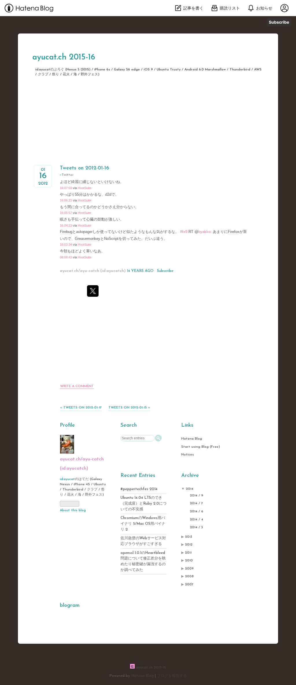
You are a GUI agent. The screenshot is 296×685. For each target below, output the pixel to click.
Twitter (68, 175)
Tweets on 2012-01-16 (84, 168)
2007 (189, 584)
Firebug (66, 231)
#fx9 (183, 231)
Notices (187, 454)
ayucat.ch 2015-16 (63, 57)
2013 (188, 537)
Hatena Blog (191, 439)
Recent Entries (138, 475)
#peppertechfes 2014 (139, 489)
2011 (188, 553)
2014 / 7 (196, 503)
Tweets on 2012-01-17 (81, 407)
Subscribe (279, 22)
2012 (189, 544)
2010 (189, 560)
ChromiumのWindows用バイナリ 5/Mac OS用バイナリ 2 (143, 523)
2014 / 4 (196, 519)
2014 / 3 (196, 527)
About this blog (73, 510)
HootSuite (84, 188)
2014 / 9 (196, 495)
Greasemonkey (87, 238)
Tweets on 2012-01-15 (129, 407)
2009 (189, 568)
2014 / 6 (196, 511)
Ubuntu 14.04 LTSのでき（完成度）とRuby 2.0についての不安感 (143, 503)
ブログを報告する (172, 676)
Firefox (233, 231)
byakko (204, 231)
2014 (189, 489)
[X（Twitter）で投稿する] (93, 291)
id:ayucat (67, 479)
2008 (189, 576)
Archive (190, 475)
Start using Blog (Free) (200, 447)
